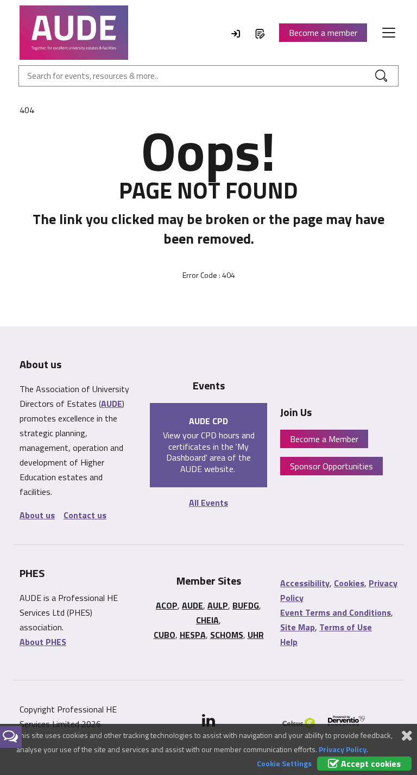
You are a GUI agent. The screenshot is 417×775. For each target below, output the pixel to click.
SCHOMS (226, 634)
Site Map (297, 627)
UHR (256, 634)
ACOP (167, 605)
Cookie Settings (284, 763)
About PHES (43, 641)
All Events (208, 502)
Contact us (85, 515)
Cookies (349, 583)
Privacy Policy (343, 749)
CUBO (164, 634)
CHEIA (207, 620)
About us (37, 515)
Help (289, 641)
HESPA (193, 634)
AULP (217, 605)
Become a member (323, 32)
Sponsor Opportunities (331, 466)
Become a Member (324, 438)
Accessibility (305, 583)
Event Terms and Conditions (335, 612)
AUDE (111, 403)
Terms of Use (345, 627)
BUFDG (245, 605)
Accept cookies (370, 763)
